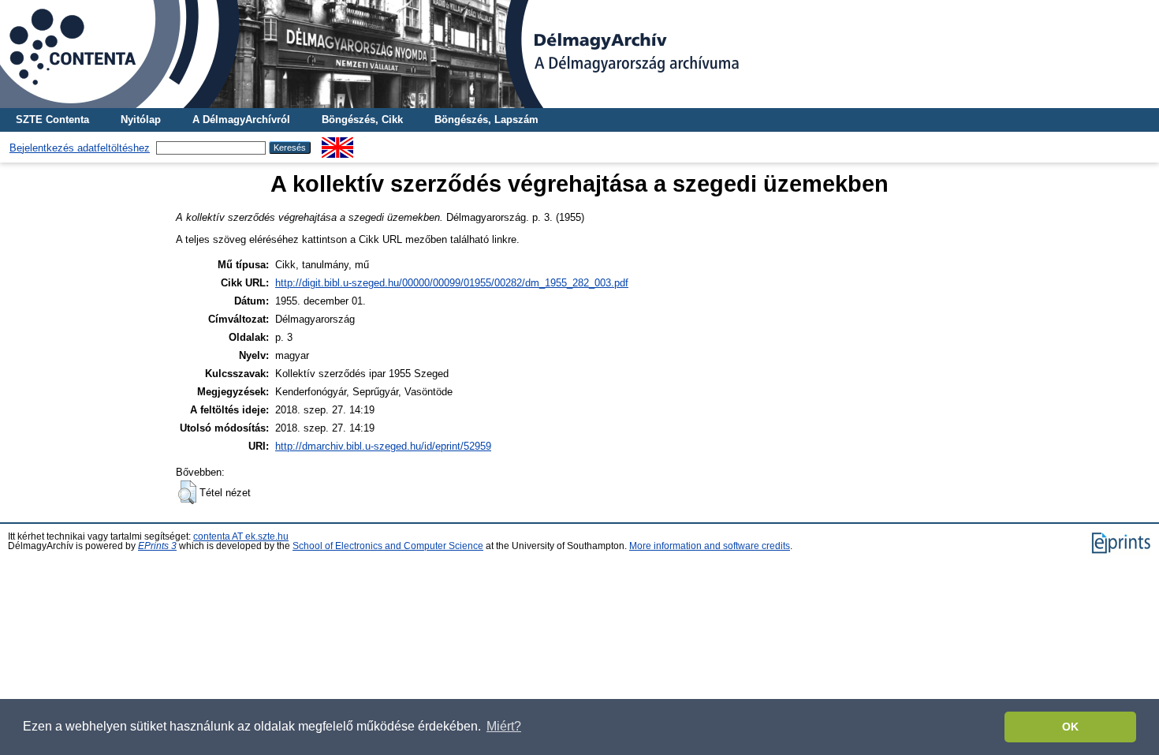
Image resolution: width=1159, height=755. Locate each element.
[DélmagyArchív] (579, 54)
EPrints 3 (157, 546)
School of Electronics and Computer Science (388, 546)
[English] (337, 143)
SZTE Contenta (52, 119)
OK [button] (1070, 726)
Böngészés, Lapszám (486, 119)
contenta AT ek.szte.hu (241, 536)
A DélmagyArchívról (241, 119)
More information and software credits (709, 546)
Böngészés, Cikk (362, 119)
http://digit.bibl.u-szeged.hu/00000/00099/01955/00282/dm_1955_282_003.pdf (451, 283)
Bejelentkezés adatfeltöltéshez (79, 148)
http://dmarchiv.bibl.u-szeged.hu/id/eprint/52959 (383, 446)
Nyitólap (141, 119)
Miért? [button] (503, 726)
